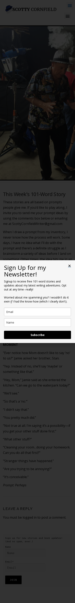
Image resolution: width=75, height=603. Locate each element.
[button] (69, 265)
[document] (37, 301)
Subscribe (38, 335)
